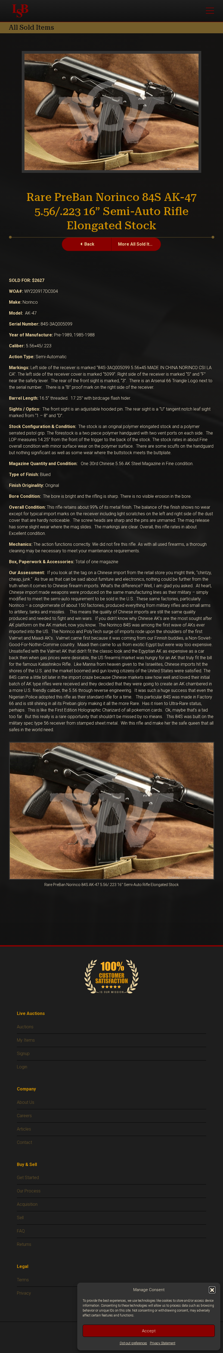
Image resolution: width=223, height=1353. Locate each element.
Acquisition (27, 1204)
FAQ (21, 1231)
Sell (20, 1217)
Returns (24, 1244)
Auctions (25, 1026)
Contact (24, 1142)
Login (22, 1066)
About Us (25, 1102)
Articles (24, 1129)
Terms (23, 1279)
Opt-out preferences (133, 1343)
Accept (149, 1330)
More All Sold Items (138, 244)
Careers (24, 1115)
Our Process (29, 1191)
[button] (212, 1289)
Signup (23, 1053)
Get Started (28, 1177)
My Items (26, 1040)
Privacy (24, 1293)
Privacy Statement (162, 1343)
